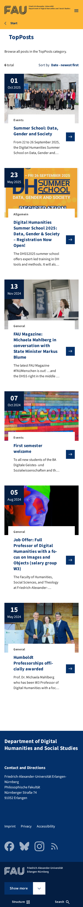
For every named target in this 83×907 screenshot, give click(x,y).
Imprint (9, 826)
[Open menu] (76, 11)
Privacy (26, 826)
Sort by (44, 65)
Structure (18, 902)
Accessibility (46, 826)
